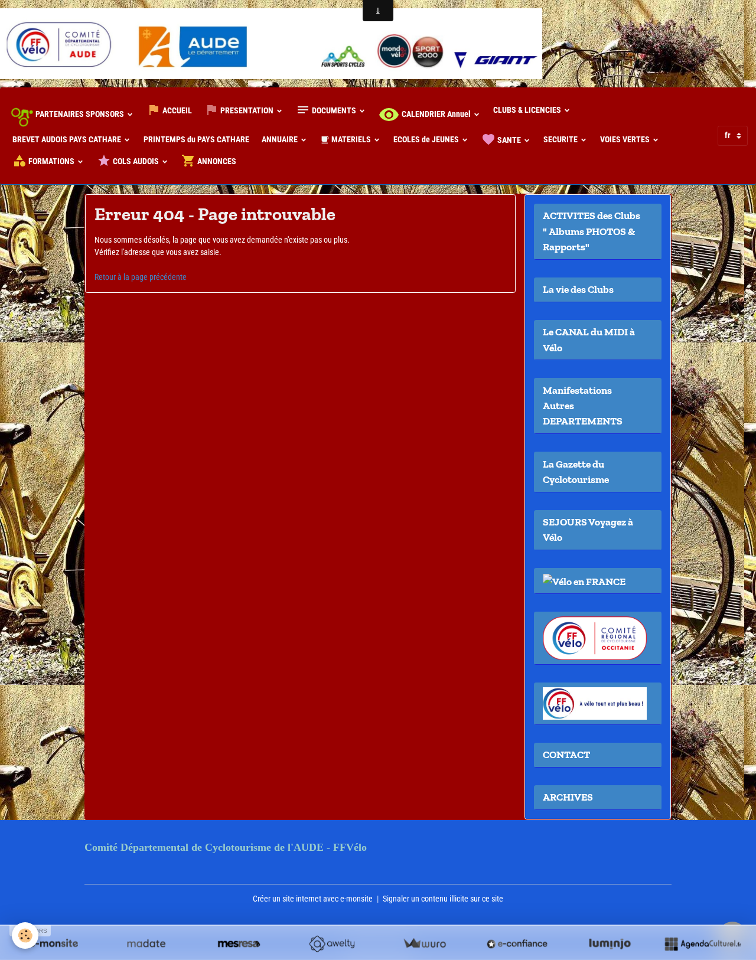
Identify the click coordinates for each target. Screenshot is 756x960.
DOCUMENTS (334, 110)
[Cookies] (25, 935)
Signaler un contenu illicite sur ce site (443, 898)
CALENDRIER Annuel (436, 114)
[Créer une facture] (424, 943)
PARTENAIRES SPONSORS (80, 114)
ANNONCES (215, 161)
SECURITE (561, 139)
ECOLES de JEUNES (427, 139)
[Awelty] (331, 943)
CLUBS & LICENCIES (528, 110)
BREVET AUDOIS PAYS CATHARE (67, 139)
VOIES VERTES (625, 139)
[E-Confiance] (517, 943)
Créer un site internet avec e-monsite (313, 898)
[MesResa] (239, 943)
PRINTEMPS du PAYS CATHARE (196, 139)
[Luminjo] (609, 943)
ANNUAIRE (280, 139)
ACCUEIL (176, 110)
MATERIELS (351, 139)
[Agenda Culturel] (702, 943)
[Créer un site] (53, 943)
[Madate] (146, 943)
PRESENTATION (247, 110)
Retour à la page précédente (140, 277)
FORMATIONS (51, 161)
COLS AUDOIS (136, 161)
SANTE (509, 140)
